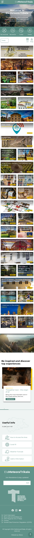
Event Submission (9, 515)
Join (27, 483)
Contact (6, 520)
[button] (4, 409)
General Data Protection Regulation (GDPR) (18, 522)
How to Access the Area (18, 437)
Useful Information (17, 459)
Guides (21, 34)
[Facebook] (13, 510)
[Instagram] (16, 510)
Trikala (3, 40)
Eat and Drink (4, 34)
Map (31, 42)
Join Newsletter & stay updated (17, 477)
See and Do (13, 34)
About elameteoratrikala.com (13, 517)
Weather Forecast (16, 452)
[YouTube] (20, 510)
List (27, 42)
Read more (10, 399)
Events (30, 34)
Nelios (21, 535)
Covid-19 (13, 444)
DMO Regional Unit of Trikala (13, 519)
